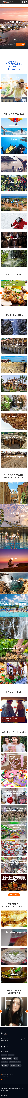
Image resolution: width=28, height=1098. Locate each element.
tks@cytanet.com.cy (8, 1079)
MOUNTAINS (5, 1065)
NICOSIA (4, 1055)
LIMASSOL (11, 1055)
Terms (2, 1093)
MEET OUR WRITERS (14, 991)
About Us (22, 1093)
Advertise (16, 1093)
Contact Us (4, 1095)
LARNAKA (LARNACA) (6, 1058)
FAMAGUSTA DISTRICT (15, 1065)
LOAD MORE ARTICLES (14, 894)
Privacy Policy (9, 1093)
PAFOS (15, 1058)
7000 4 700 (5, 1076)
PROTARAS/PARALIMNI (15, 1061)
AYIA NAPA (4, 1061)
